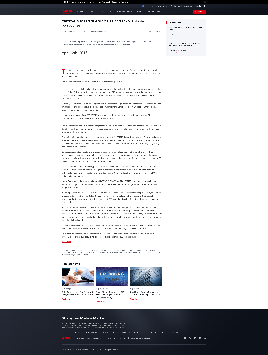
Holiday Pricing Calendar (132, 333)
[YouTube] (204, 338)
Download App (186, 6)
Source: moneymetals (98, 32)
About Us (169, 6)
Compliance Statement (72, 333)
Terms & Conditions (109, 333)
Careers (177, 6)
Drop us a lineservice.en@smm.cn (90, 338)
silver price (66, 242)
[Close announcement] (205, 2)
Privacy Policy (91, 333)
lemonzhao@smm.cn (176, 37)
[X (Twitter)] (190, 338)
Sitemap (174, 333)
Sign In (198, 6)
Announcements (158, 6)
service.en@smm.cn (176, 53)
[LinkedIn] (195, 338)
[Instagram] (185, 338)
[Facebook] (199, 338)
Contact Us (151, 333)
